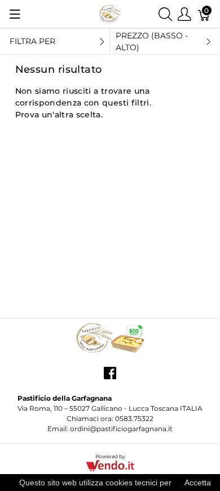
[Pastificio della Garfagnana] (110, 13)
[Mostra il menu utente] (184, 14)
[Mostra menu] (15, 14)
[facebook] (110, 377)
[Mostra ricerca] (165, 14)
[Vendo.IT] (110, 465)
